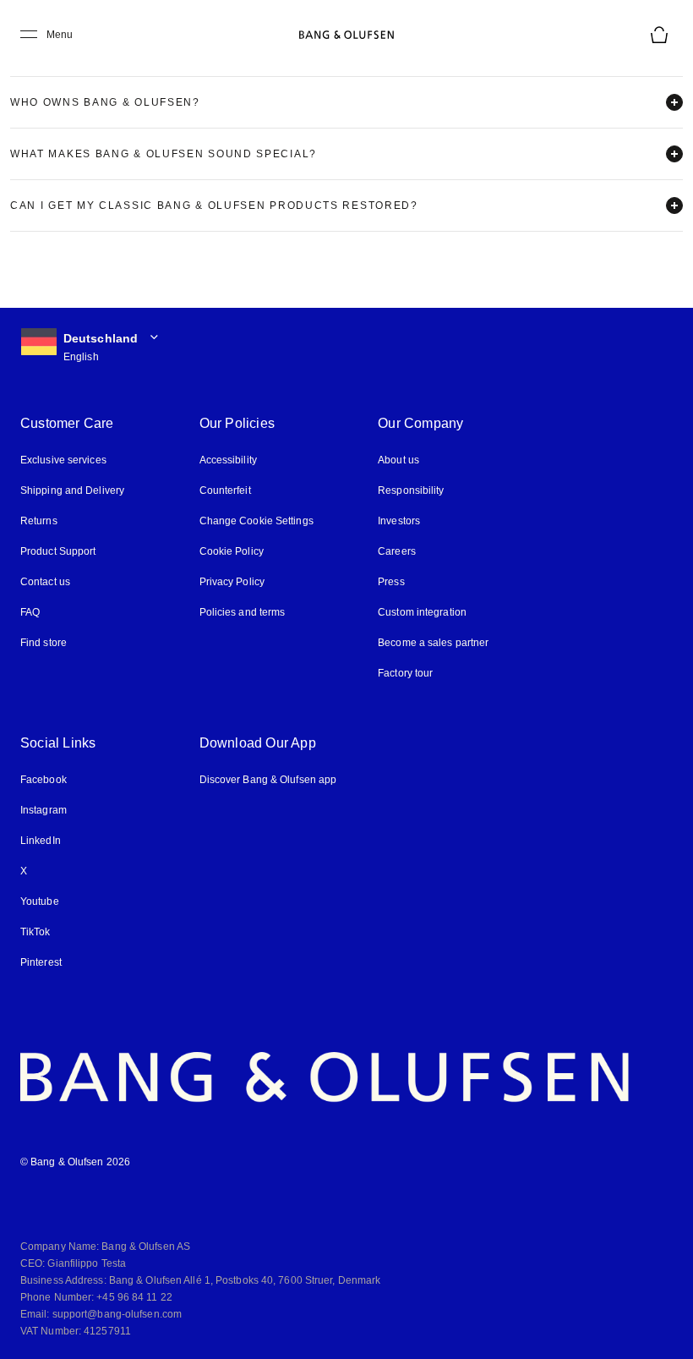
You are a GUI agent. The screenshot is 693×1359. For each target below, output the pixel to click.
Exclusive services (63, 460)
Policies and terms (242, 612)
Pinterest (41, 962)
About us (398, 460)
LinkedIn (40, 841)
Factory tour (405, 673)
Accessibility (228, 460)
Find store (43, 643)
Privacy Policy (232, 582)
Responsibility (411, 490)
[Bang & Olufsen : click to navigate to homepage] (346, 34)
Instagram (43, 810)
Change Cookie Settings (256, 521)
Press (391, 582)
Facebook (43, 780)
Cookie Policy (231, 551)
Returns (38, 521)
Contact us (45, 582)
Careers (397, 551)
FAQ (30, 612)
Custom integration (422, 612)
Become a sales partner (433, 643)
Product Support (58, 551)
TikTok (35, 932)
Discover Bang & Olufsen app (268, 780)
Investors (399, 521)
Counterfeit (225, 490)
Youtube (39, 901)
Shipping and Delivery (72, 490)
